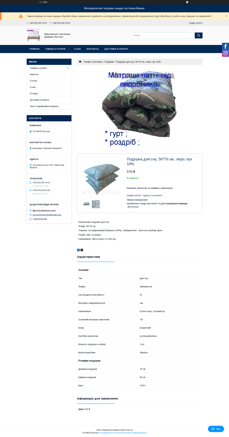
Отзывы (34, 93)
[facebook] (78, 250)
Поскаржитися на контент (110, 433)
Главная (34, 49)
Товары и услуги (55, 49)
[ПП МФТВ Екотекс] (34, 41)
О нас (77, 49)
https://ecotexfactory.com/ (44, 210)
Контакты (93, 49)
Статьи (33, 80)
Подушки (109, 62)
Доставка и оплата (116, 49)
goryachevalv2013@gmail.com (47, 215)
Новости (34, 74)
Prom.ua (129, 430)
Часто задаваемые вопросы (44, 106)
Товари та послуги (92, 62)
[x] (82, 250)
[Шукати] (199, 35)
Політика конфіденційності (135, 433)
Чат (218, 429)
